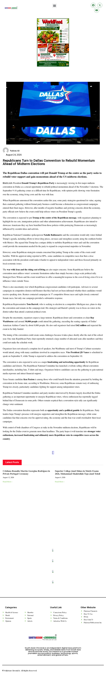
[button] (54, 5)
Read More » (7, 482)
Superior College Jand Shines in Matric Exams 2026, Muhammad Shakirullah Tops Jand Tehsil (77, 472)
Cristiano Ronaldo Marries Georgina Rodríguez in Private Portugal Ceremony (26, 472)
